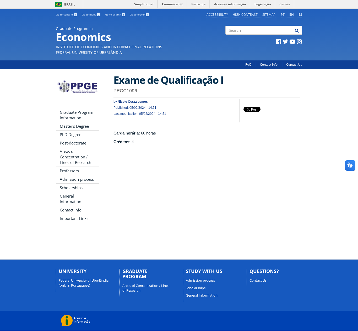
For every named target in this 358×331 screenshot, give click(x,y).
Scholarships (71, 187)
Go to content (66, 14)
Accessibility (217, 14)
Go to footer (139, 14)
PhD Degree (70, 134)
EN (291, 14)
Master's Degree (74, 126)
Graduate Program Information (76, 115)
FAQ (248, 64)
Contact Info (269, 64)
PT (283, 14)
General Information (70, 198)
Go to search (114, 14)
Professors (69, 170)
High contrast (245, 14)
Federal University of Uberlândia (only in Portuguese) (84, 282)
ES (300, 14)
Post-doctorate (73, 143)
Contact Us (294, 64)
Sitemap (268, 14)
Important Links (74, 218)
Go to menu (91, 14)
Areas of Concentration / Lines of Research (75, 157)
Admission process (77, 179)
